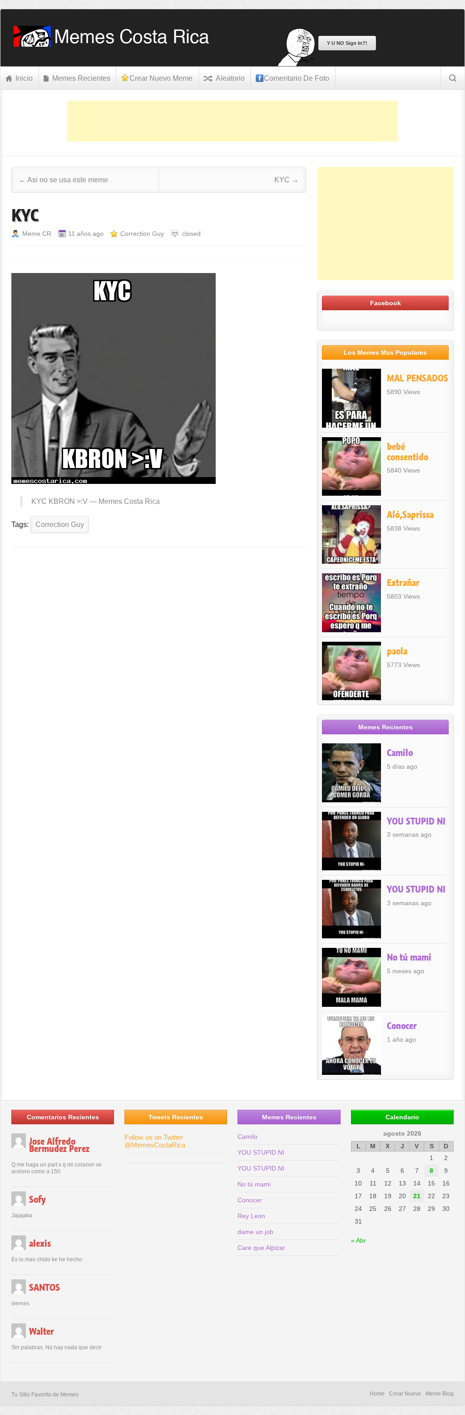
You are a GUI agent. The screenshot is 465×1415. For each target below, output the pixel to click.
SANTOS (44, 1287)
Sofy (37, 1199)
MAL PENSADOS (417, 378)
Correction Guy (142, 233)
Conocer (402, 1026)
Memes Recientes (81, 78)
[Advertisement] (232, 121)
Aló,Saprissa (410, 515)
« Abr (358, 1240)
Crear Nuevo (405, 1394)
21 (416, 1196)
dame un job (255, 1231)
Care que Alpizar (261, 1247)
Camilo (400, 753)
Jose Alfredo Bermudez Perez (59, 1145)
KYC (286, 180)
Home (377, 1394)
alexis (40, 1243)
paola (397, 651)
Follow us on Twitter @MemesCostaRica (154, 1141)
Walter (41, 1331)
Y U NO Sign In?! (347, 43)
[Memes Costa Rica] (114, 44)
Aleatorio (230, 78)
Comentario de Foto (296, 78)
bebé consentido (407, 452)
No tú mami (409, 957)
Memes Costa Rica (129, 501)
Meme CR (36, 233)
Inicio (24, 78)
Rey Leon (251, 1216)
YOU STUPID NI (416, 821)
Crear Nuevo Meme (161, 78)
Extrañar (403, 583)
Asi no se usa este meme (63, 180)
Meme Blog (439, 1394)
